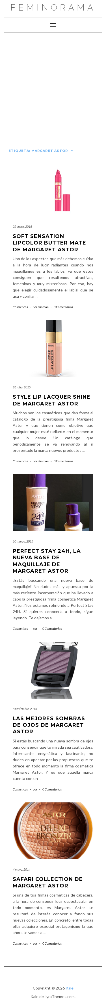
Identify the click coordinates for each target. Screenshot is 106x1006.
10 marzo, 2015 (23, 541)
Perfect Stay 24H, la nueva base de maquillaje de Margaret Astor (47, 561)
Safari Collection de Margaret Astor (48, 882)
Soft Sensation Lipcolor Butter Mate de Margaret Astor (49, 243)
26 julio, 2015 (22, 387)
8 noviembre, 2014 (25, 709)
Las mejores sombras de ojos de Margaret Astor (49, 725)
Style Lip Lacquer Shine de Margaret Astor (51, 400)
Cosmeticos (20, 307)
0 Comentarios (63, 307)
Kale (69, 988)
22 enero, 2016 (22, 226)
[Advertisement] (53, 88)
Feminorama (53, 8)
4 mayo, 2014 (21, 869)
